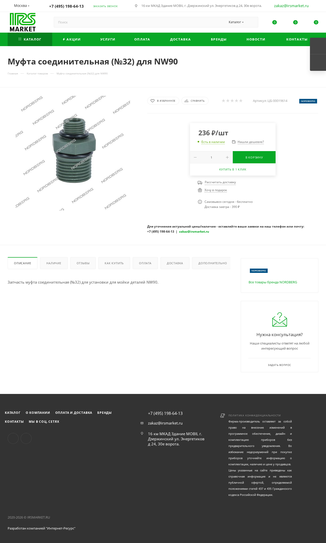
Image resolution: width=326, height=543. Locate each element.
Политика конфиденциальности (254, 415)
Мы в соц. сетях (44, 421)
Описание (22, 263)
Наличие (53, 263)
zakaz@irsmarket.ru (291, 5)
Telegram (26, 438)
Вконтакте (13, 438)
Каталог (13, 412)
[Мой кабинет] (316, 7)
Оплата (145, 263)
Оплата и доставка (73, 412)
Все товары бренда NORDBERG (273, 282)
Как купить (114, 263)
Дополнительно (212, 263)
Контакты (14, 421)
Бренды (104, 412)
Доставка (175, 263)
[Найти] (252, 22)
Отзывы (83, 263)
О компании (38, 412)
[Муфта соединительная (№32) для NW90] (73, 153)
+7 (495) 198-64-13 (66, 6)
